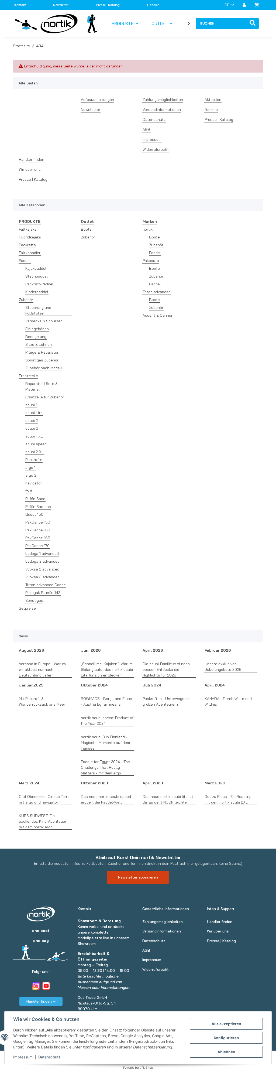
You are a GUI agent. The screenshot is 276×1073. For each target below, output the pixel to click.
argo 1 (30, 467)
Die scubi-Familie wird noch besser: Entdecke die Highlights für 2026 (166, 669)
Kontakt (20, 5)
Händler (153, 5)
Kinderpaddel (36, 291)
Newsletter (60, 5)
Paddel (25, 260)
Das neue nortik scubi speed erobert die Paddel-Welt (106, 799)
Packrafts (27, 244)
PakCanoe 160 (37, 530)
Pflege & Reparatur (41, 352)
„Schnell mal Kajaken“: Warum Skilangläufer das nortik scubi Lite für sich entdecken (107, 669)
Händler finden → (41, 1001)
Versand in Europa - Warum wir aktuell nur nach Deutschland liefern (42, 669)
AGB (146, 129)
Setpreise (27, 608)
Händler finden (31, 159)
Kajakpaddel (35, 268)
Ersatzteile (28, 375)
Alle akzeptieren (226, 1023)
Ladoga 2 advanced (42, 561)
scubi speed (36, 444)
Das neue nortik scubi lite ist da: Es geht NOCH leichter (168, 799)
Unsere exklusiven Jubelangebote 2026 (223, 666)
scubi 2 (31, 420)
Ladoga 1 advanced (42, 553)
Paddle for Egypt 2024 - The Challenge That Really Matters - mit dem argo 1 (105, 767)
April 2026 (153, 650)
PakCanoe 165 (37, 537)
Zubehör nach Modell (43, 367)
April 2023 (153, 783)
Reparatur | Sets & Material (41, 386)
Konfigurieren (226, 1038)
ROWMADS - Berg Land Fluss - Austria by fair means (106, 701)
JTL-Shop (146, 1067)
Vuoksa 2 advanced (42, 569)
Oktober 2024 (94, 685)
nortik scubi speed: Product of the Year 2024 (107, 720)
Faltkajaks (28, 229)
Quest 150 (34, 514)
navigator (33, 483)
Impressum (23, 1057)
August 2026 (31, 650)
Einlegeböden (37, 328)
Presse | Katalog (108, 5)
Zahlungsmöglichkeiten (163, 99)
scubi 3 (31, 428)
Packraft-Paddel (39, 284)
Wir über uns (30, 169)
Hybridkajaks (30, 237)
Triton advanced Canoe (45, 584)
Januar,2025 (31, 685)
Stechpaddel (36, 276)
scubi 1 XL (34, 436)
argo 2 (30, 475)
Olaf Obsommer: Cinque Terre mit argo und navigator (44, 799)
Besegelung (35, 336)
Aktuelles (213, 99)
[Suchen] (252, 23)
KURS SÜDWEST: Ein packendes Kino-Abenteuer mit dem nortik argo (42, 821)
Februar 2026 (218, 650)
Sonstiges (34, 600)
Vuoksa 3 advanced (42, 577)
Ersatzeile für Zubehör (44, 397)
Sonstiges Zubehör (41, 360)
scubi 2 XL (34, 451)
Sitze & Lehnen (38, 344)
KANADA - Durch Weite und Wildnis (228, 701)
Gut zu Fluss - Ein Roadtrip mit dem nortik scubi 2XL (228, 799)
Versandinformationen (162, 109)
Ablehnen (226, 1052)
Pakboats (151, 260)
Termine (211, 109)
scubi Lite (34, 412)
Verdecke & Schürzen (44, 321)
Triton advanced (157, 291)
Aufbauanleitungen (97, 99)
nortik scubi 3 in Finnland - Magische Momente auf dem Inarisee (105, 742)
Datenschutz (49, 1057)
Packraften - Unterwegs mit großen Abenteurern (167, 701)
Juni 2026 (91, 650)
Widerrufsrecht (156, 149)
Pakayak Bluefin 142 (42, 592)
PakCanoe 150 (37, 522)
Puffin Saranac (38, 506)
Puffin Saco (35, 498)
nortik (148, 229)
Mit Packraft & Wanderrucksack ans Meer (42, 701)
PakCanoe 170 (37, 545)
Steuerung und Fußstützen (38, 310)
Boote (86, 229)
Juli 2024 (152, 685)
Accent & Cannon (158, 315)
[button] (244, 5)
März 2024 (29, 783)
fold (28, 490)
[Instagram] (36, 986)
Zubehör (26, 299)
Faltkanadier (29, 252)
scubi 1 (31, 404)
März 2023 (215, 783)
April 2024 (215, 685)
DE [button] (227, 4)
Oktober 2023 (94, 783)
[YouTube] (46, 986)
